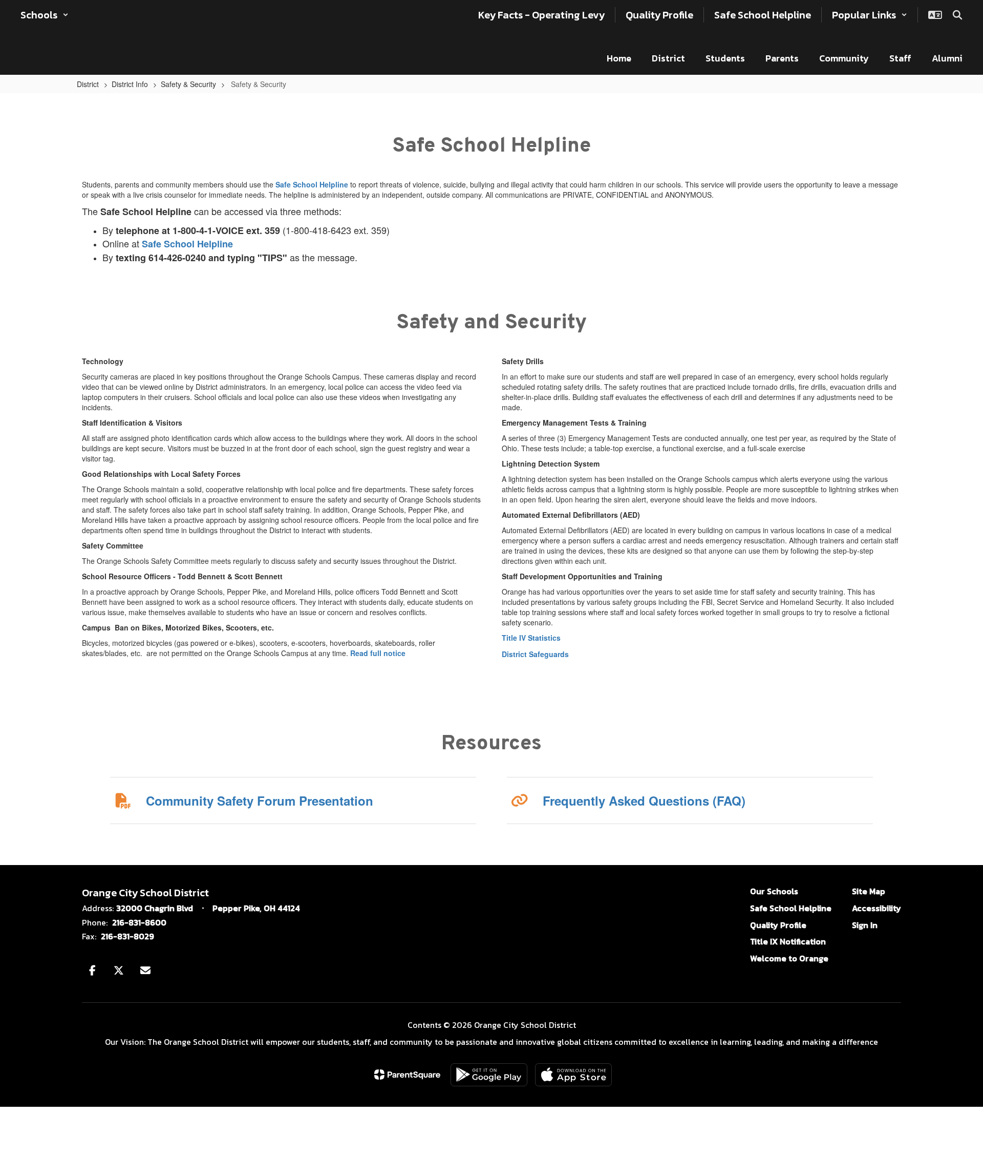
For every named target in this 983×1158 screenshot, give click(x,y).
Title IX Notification (788, 941)
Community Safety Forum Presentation (259, 800)
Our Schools (774, 891)
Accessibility (876, 908)
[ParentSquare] (407, 1074)
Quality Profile (778, 925)
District (88, 84)
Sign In (865, 925)
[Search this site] (957, 15)
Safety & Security (188, 84)
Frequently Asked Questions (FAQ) (644, 800)
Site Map (868, 891)
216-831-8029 (127, 936)
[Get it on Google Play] (489, 1074)
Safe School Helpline (311, 184)
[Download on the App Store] (573, 1074)
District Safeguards (535, 654)
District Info (130, 84)
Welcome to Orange (789, 958)
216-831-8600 (139, 922)
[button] (44, 15)
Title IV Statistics (531, 638)
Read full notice (377, 653)
